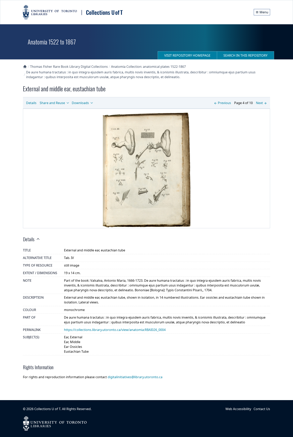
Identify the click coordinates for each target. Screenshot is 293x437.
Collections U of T (47, 409)
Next (259, 103)
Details (31, 103)
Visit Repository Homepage (187, 55)
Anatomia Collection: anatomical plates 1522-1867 (148, 66)
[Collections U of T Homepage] (25, 67)
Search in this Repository (245, 55)
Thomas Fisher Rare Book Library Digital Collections (69, 66)
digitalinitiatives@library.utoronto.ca (135, 377)
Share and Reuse (52, 103)
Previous (224, 103)
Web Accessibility (238, 409)
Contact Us (262, 409)
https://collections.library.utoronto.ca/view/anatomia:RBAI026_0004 (115, 330)
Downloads (80, 103)
